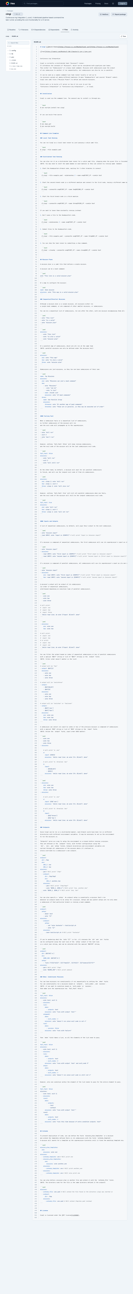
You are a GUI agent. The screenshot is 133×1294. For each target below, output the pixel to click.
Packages (88, 3)
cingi (8, 14)
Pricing (97, 3)
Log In (122, 3)
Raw (124, 36)
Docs (106, 3)
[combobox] (43, 3)
